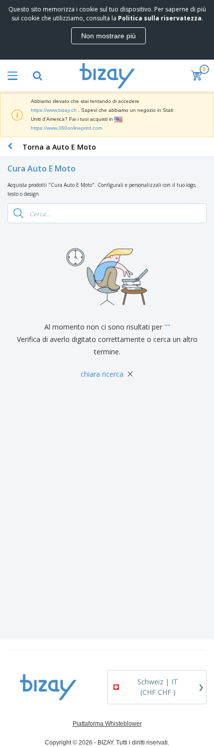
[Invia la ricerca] (18, 213)
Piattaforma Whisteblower (107, 723)
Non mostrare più (108, 36)
